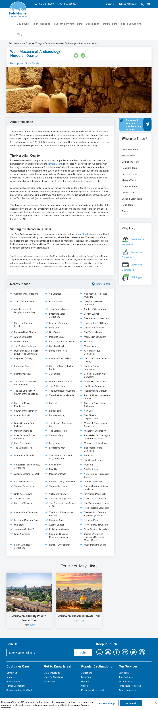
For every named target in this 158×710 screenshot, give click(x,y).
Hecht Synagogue (22, 374)
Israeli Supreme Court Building (24, 424)
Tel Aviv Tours (128, 155)
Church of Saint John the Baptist (61, 367)
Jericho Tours (128, 192)
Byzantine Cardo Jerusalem (57, 315)
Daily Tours (124, 673)
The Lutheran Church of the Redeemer (25, 383)
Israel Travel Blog (52, 673)
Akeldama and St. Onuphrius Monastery (24, 311)
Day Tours (23, 23)
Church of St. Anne (23, 503)
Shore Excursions (131, 23)
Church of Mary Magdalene (21, 404)
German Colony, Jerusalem (62, 481)
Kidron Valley (55, 301)
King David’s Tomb (58, 323)
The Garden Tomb (58, 431)
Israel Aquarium (22, 534)
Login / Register (129, 4)
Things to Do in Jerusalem (48, 43)
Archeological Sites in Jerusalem (81, 43)
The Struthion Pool (23, 448)
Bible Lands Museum (59, 529)
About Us (10, 677)
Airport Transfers (127, 690)
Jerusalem (86, 673)
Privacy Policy (13, 681)
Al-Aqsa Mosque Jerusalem (92, 352)
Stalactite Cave (56, 520)
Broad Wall (89, 455)
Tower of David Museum (96, 525)
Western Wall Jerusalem (26, 294)
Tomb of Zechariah (58, 486)
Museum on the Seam (95, 545)
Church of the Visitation (25, 411)
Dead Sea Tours (129, 168)
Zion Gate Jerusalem (24, 301)
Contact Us (11, 673)
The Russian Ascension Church (60, 424)
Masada (85, 681)
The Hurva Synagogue (95, 386)
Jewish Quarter (82, 234)
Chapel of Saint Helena (60, 358)
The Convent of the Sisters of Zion (62, 505)
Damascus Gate (22, 366)
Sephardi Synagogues (60, 498)
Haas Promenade (22, 443)
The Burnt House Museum (62, 391)
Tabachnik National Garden (62, 395)
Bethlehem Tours (130, 162)
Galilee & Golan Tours (132, 199)
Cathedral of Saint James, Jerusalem (27, 466)
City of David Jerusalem (95, 498)
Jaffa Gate (54, 374)
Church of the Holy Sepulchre (23, 324)
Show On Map (32, 63)
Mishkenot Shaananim (95, 431)
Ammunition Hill (22, 415)
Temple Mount (55, 164)
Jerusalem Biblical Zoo (25, 529)
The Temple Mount (93, 332)
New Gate (89, 411)
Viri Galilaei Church (23, 481)
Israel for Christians (53, 677)
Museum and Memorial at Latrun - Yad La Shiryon (26, 352)
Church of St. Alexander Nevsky (95, 360)
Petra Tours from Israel (92, 690)
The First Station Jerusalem (92, 367)
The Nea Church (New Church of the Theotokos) (26, 392)
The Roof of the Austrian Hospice (61, 514)
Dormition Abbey (57, 415)
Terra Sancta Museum (60, 309)
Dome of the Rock (58, 351)
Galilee (84, 686)
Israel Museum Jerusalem (96, 508)
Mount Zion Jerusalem (95, 337)
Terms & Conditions (15, 686)
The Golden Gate (57, 386)
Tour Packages (41, 23)
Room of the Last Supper (96, 323)
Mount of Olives (56, 337)
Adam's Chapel (56, 525)
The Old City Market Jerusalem (93, 303)
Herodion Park (91, 520)
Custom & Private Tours (68, 23)
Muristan (88, 464)
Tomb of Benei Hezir (24, 486)
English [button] (108, 4)
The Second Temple (94, 460)
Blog (19, 34)
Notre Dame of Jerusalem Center (96, 475)
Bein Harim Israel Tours (20, 43)
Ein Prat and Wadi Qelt (95, 494)
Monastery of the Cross (95, 443)
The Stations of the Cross (96, 318)
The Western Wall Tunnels (96, 503)
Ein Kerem (89, 341)
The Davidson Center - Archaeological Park (95, 514)
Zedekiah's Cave (22, 498)
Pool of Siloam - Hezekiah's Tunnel (97, 397)
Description (16, 63)
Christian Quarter (57, 346)
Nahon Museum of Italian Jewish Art (96, 488)
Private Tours (125, 681)
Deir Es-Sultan (91, 469)
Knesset (53, 403)
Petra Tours (110, 23)
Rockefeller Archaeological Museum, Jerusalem (97, 437)
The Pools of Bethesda (25, 346)
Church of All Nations (94, 327)
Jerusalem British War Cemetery (95, 375)
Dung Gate (54, 327)
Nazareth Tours (129, 174)
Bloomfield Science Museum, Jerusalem (59, 535)
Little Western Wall (23, 494)
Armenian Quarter (23, 337)
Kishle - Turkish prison (59, 545)
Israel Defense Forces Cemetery (24, 437)
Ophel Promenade (23, 431)
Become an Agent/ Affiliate (19, 690)
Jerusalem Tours (130, 149)
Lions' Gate (54, 332)
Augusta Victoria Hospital (26, 474)
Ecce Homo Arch (57, 448)
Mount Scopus (91, 346)
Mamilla (53, 469)
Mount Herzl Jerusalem (95, 381)
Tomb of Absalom (93, 481)
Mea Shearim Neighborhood (91, 417)
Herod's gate (55, 411)
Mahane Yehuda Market (61, 381)
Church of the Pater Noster (62, 341)
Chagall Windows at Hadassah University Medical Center (94, 537)
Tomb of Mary (56, 435)
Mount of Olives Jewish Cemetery (95, 424)
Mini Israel (19, 525)
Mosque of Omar (57, 474)
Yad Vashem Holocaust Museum (95, 295)
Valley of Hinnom (57, 494)
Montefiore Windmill (24, 455)
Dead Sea (86, 677)
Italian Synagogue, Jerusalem (23, 546)
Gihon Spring (55, 464)
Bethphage (54, 443)
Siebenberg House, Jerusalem (93, 449)
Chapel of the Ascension (26, 512)
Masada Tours (129, 180)
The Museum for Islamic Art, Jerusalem (61, 457)
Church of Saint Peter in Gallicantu (95, 404)
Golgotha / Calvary (23, 358)
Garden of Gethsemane (95, 309)
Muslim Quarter (21, 341)
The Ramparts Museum (95, 391)
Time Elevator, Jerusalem (96, 529)
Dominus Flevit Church (25, 332)
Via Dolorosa (55, 294)
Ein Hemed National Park (26, 520)
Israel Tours (49, 681)
